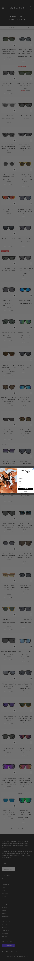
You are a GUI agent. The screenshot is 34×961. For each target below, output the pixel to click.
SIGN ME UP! (25, 488)
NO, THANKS (25, 491)
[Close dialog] (33, 469)
